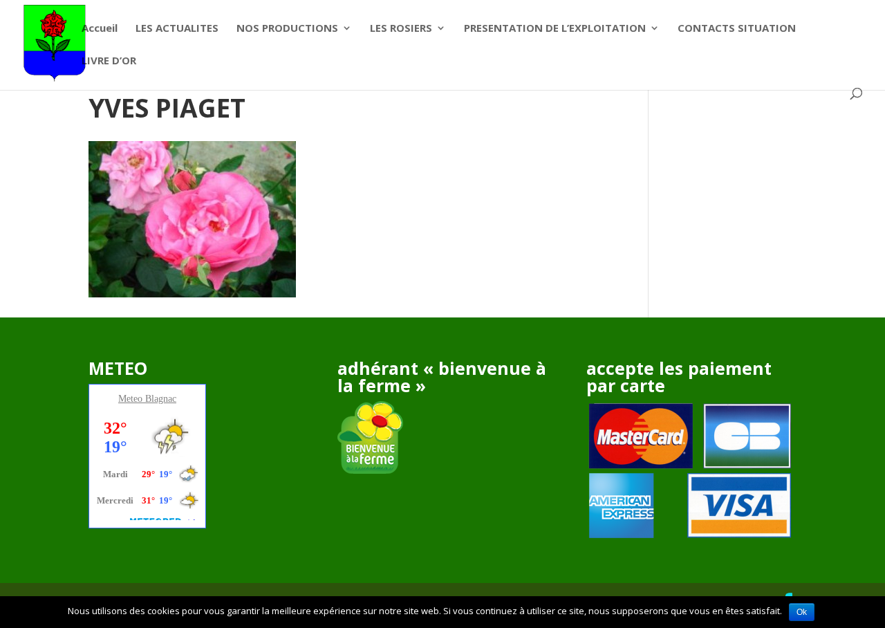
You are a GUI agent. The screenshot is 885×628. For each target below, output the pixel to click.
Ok (801, 612)
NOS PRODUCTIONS (287, 29)
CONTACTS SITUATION (737, 29)
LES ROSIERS (401, 29)
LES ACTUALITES (177, 29)
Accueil (100, 29)
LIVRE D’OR (109, 61)
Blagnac (160, 399)
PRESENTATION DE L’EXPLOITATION (555, 29)
